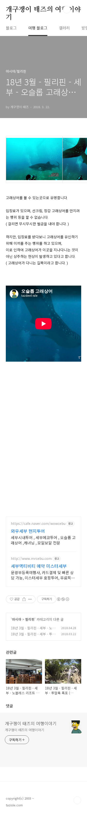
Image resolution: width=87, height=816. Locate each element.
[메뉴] (77, 9)
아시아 (16, 619)
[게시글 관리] (30, 599)
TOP (77, 800)
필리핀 (30, 619)
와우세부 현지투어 (28, 531)
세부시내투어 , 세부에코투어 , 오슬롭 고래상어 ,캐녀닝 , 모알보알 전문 (43, 540)
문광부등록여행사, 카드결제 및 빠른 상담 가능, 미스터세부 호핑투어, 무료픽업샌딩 (43, 575)
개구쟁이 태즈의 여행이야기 (43, 10)
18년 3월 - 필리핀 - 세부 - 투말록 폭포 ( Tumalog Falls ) (33, 636)
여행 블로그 (37, 28)
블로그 (11, 28)
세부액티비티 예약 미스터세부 (39, 566)
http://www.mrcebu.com (31, 558)
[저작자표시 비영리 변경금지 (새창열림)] (62, 599)
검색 (66, 9)
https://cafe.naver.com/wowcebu (38, 523)
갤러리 (64, 28)
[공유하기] (24, 599)
